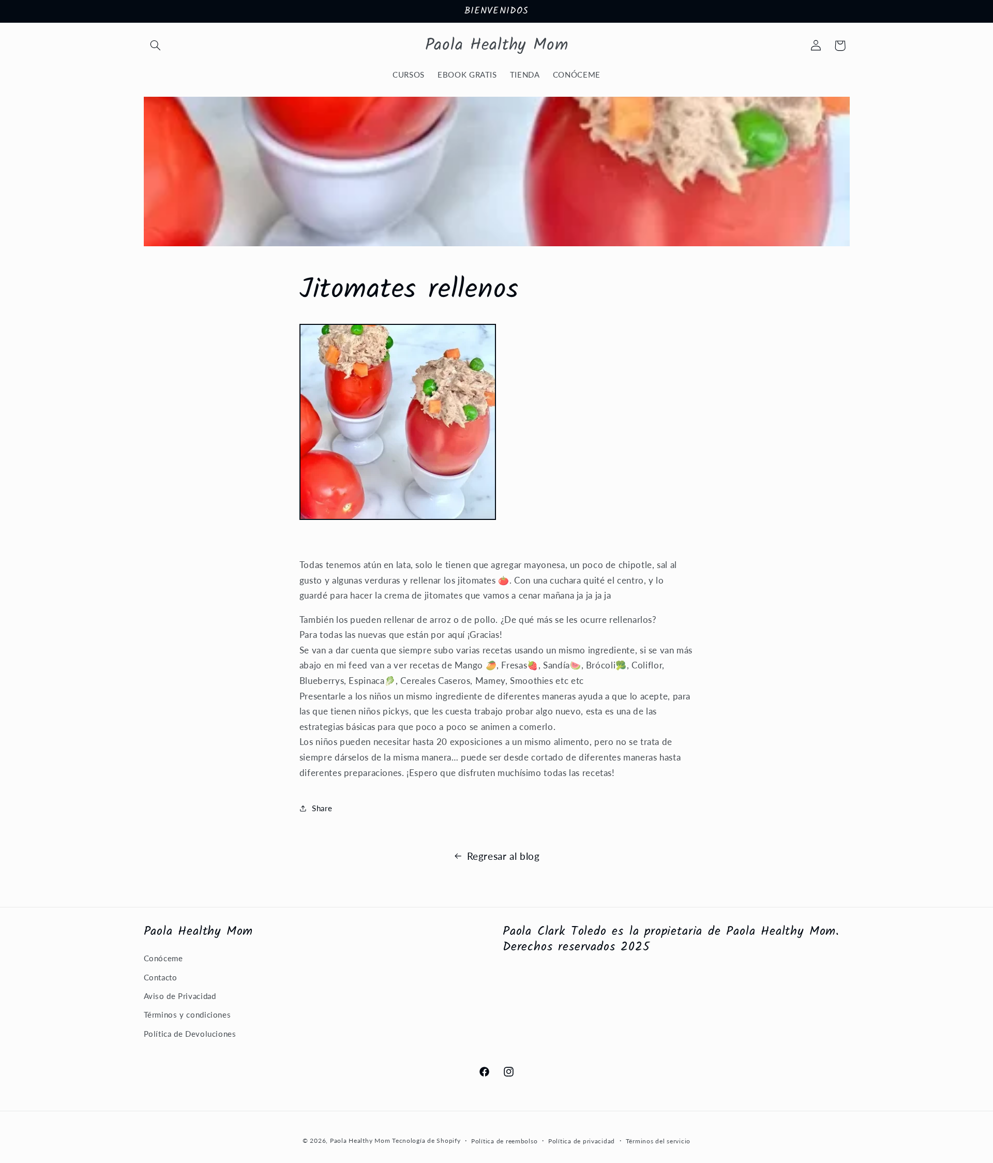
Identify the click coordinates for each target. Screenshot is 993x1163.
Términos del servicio (658, 1141)
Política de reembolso (504, 1141)
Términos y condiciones (187, 1014)
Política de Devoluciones (190, 1033)
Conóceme (163, 958)
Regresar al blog (503, 856)
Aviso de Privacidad (180, 996)
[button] (156, 45)
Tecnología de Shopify (426, 1140)
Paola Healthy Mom (360, 1140)
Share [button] (322, 808)
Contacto (160, 977)
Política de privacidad (581, 1141)
